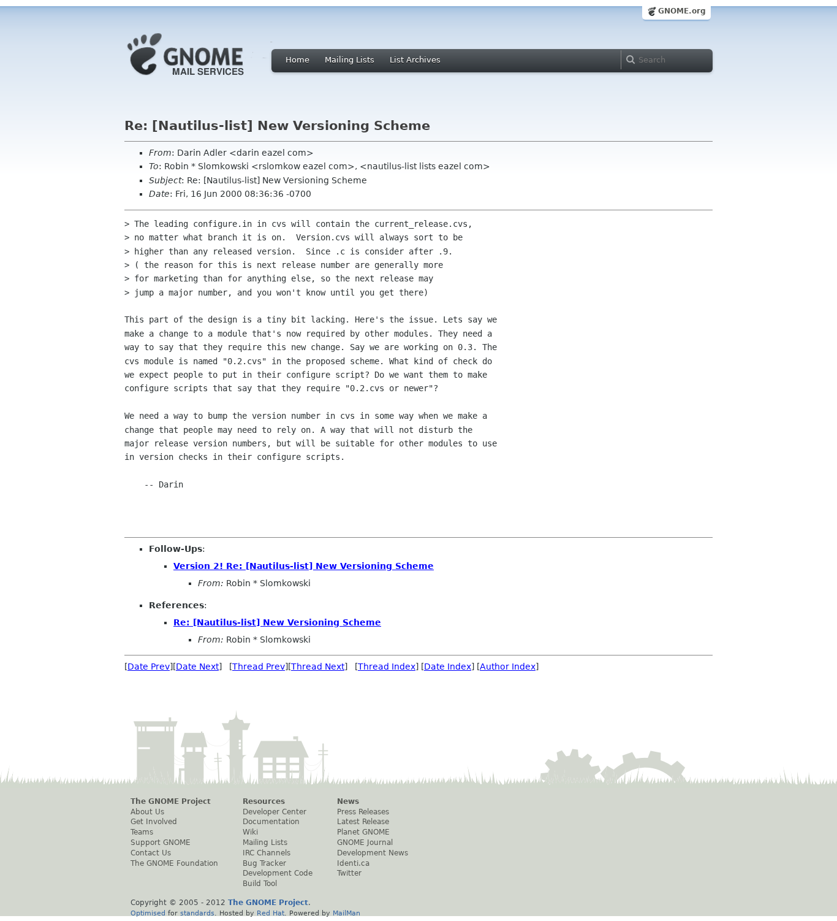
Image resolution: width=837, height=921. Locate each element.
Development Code (277, 873)
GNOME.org (682, 11)
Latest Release (363, 821)
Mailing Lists (349, 59)
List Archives (415, 59)
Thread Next (317, 666)
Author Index (508, 666)
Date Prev (148, 666)
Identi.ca (353, 863)
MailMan (346, 913)
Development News (372, 853)
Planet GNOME (363, 832)
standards (197, 913)
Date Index (447, 666)
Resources (264, 801)
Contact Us (151, 853)
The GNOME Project (171, 801)
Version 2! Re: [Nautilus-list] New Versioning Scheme (303, 566)
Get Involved (154, 821)
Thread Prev (258, 666)
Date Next (197, 666)
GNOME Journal (365, 842)
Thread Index (386, 666)
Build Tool (260, 883)
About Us (147, 812)
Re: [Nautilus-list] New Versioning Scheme (277, 622)
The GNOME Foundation (174, 863)
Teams (142, 832)
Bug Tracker (264, 863)
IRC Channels (266, 853)
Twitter (349, 873)
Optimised (148, 913)
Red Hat (270, 913)
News (348, 801)
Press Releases (363, 812)
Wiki (250, 832)
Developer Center (274, 812)
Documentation (271, 821)
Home (297, 59)
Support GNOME (161, 842)
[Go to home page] (204, 78)
